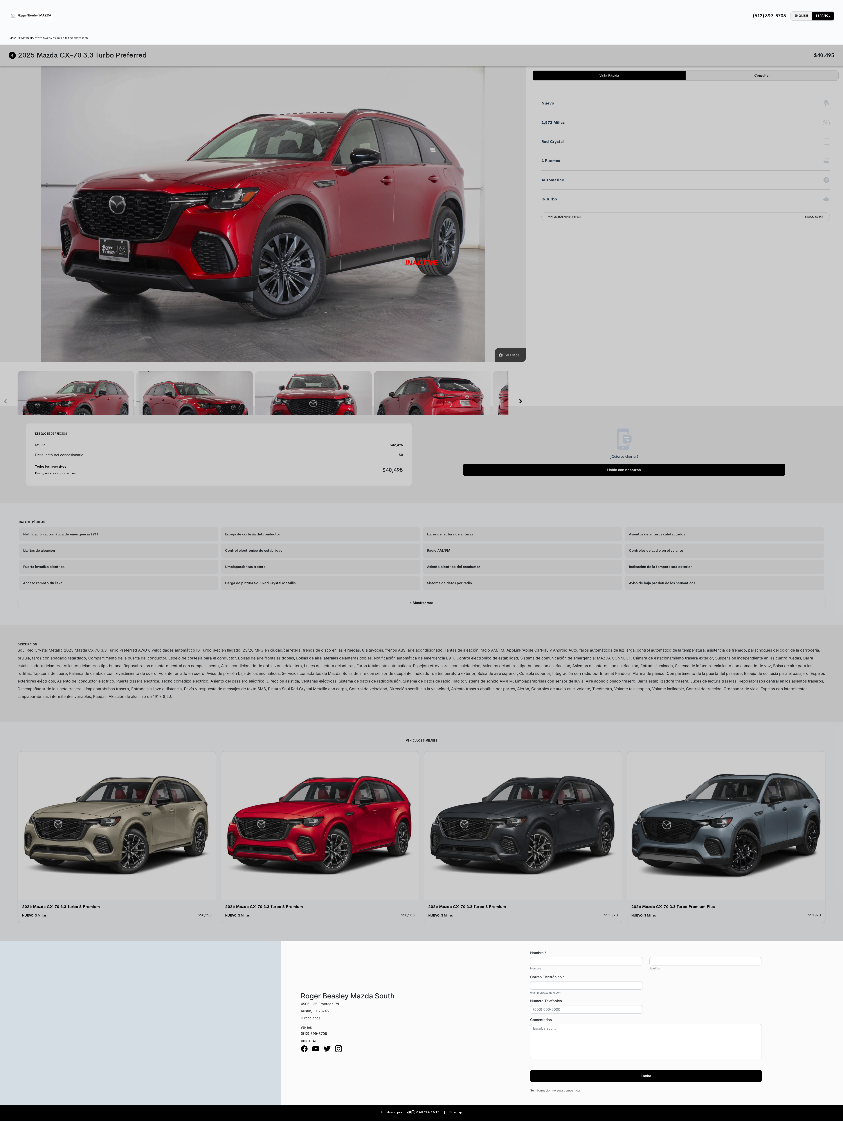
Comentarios (541, 1020)
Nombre (538, 953)
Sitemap (453, 1112)
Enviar (646, 1076)
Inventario (26, 38)
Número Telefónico (546, 1001)
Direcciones (310, 1018)
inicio (12, 38)
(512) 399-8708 (769, 16)
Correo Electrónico (547, 977)
